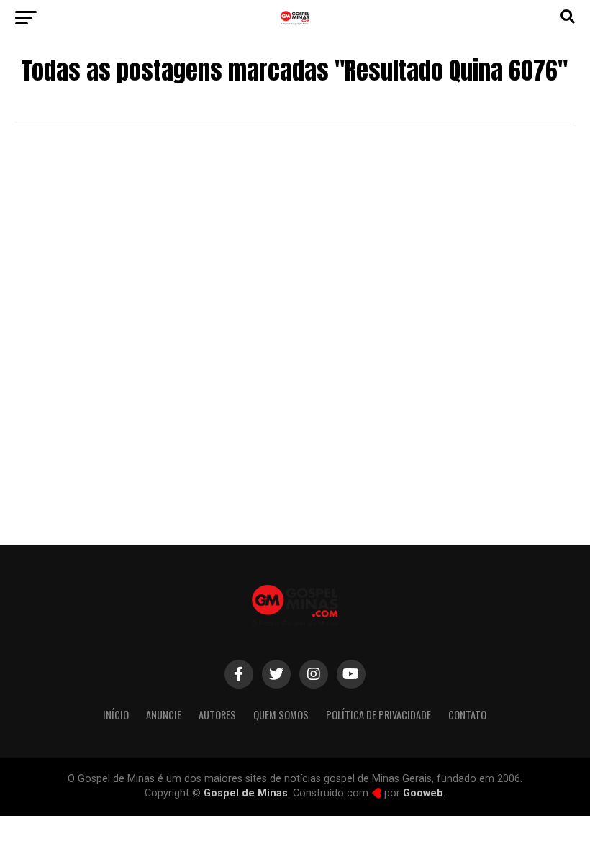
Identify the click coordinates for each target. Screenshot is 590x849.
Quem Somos (281, 714)
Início (116, 714)
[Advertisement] (294, 400)
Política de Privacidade (378, 714)
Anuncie (163, 714)
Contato (467, 714)
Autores (217, 714)
